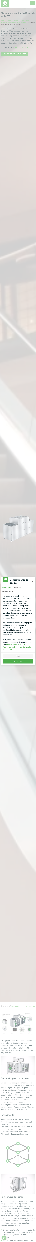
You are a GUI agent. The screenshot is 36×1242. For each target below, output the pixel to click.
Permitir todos (18, 661)
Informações (17, 587)
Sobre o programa (7, 591)
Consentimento (6, 587)
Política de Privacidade (15, 644)
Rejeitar (18, 656)
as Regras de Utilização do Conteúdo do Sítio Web (17, 647)
